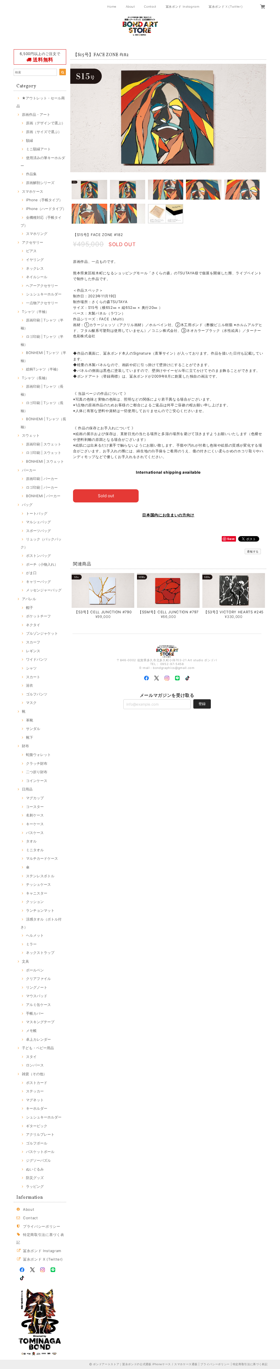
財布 (25, 746)
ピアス (31, 251)
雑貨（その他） (34, 1074)
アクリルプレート (40, 1134)
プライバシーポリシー (41, 1226)
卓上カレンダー (38, 1039)
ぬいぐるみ (35, 1169)
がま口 (31, 573)
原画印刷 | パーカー (42, 478)
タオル (31, 841)
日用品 (27, 789)
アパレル (29, 599)
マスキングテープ (40, 1022)
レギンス (33, 651)
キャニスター (36, 893)
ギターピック (36, 1126)
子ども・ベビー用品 (38, 1048)
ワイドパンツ (36, 659)
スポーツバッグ (38, 530)
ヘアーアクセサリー (42, 285)
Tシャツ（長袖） (35, 378)
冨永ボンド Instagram (183, 6)
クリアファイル (38, 978)
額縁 (29, 140)
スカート (33, 677)
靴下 (29, 737)
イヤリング (35, 259)
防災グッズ (35, 1177)
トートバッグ (36, 513)
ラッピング (35, 1186)
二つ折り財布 (36, 772)
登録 (202, 703)
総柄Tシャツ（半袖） (43, 369)
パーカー (29, 470)
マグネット (35, 1100)
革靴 (29, 720)
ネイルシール (36, 277)
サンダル (33, 728)
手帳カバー (35, 1013)
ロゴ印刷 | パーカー (42, 487)
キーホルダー (36, 1108)
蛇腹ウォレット (38, 754)
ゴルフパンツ (36, 694)
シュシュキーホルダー (44, 294)
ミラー (31, 944)
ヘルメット (35, 935)
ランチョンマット (40, 910)
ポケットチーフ (38, 616)
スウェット (31, 435)
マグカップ (35, 798)
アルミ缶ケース (38, 1004)
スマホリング (36, 233)
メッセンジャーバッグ (44, 590)
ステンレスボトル (40, 876)
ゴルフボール (36, 1143)
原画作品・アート (36, 114)
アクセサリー (32, 242)
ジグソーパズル (38, 1160)
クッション (35, 901)
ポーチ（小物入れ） (42, 564)
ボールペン (35, 970)
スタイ (31, 1056)
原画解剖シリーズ (40, 182)
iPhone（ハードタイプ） (46, 208)
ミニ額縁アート (38, 149)
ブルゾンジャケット (42, 633)
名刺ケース (35, 815)
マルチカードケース (42, 858)
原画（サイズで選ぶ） (44, 132)
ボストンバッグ (38, 555)
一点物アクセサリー (42, 303)
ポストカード (36, 1082)
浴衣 (29, 685)
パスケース (35, 832)
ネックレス (35, 268)
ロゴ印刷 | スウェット (43, 452)
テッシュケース (38, 884)
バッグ (27, 504)
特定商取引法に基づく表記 (250, 1364)
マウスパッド (36, 996)
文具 (25, 961)
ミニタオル (35, 850)
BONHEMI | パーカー (43, 496)
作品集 (31, 174)
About (130, 6)
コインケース (36, 780)
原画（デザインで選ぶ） (45, 123)
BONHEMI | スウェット (45, 461)
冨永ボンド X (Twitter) (225, 6)
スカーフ (33, 642)
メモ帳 (31, 1030)
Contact (150, 6)
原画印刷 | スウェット (43, 444)
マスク (31, 702)
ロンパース (35, 1065)
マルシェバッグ (38, 522)
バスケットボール (40, 1151)
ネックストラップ (40, 952)
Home (111, 6)
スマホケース (32, 191)
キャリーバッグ (38, 581)
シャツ (31, 668)
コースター (35, 806)
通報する (253, 551)
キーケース (35, 824)
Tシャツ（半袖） (35, 311)
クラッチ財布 (36, 763)
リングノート (36, 987)
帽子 (29, 607)
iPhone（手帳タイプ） (44, 200)
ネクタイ (33, 625)
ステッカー (35, 1091)
